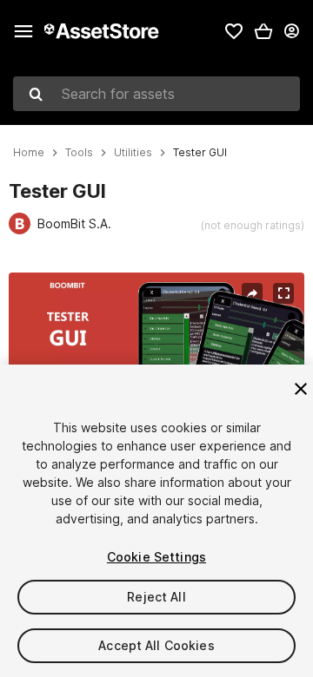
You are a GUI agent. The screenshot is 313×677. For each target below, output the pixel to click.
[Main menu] (23, 31)
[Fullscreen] (283, 293)
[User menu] (291, 31)
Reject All (156, 596)
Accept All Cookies (156, 645)
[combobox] (156, 93)
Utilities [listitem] (133, 153)
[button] (263, 31)
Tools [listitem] (79, 153)
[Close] (300, 389)
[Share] (252, 293)
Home (28, 153)
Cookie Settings (156, 556)
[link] (233, 31)
